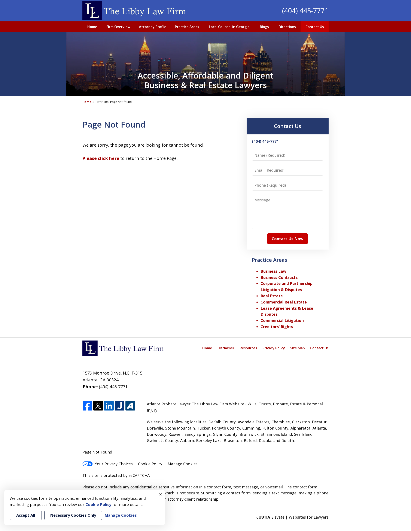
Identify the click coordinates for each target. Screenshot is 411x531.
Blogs (264, 26)
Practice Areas (187, 26)
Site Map (297, 348)
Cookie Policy (150, 463)
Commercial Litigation (282, 320)
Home (92, 26)
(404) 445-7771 (305, 10)
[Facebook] (87, 406)
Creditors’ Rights (277, 326)
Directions (287, 26)
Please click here (100, 158)
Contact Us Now (287, 238)
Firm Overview (118, 26)
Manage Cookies (183, 463)
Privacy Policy (273, 348)
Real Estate (272, 295)
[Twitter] (98, 406)
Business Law (273, 271)
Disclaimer (225, 348)
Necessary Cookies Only (73, 515)
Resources (248, 348)
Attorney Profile (152, 26)
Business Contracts (279, 277)
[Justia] (119, 406)
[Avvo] (130, 406)
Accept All (25, 515)
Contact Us (314, 26)
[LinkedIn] (109, 406)
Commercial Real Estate (284, 302)
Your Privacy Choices (114, 463)
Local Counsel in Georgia (229, 26)
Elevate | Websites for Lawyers (292, 517)
